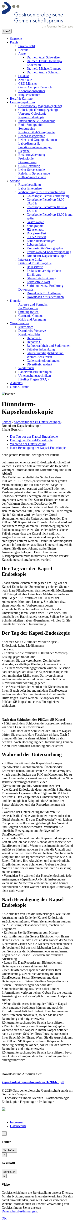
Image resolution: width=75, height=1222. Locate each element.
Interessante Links (30, 259)
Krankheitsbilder (29, 334)
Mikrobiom (25, 327)
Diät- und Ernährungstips (34, 263)
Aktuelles (16, 383)
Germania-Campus (30, 315)
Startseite (16, 38)
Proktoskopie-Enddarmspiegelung (49, 252)
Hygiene (24, 151)
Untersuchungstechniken (34, 375)
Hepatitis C (34, 342)
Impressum (17, 1122)
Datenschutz (18, 1126)
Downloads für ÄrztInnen (44, 293)
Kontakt (15, 300)
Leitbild (23, 50)
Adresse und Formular (33, 304)
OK (4, 1218)
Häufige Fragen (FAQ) (33, 379)
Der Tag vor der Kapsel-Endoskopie (34, 436)
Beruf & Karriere (21, 98)
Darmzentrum (27, 162)
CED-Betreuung (29, 166)
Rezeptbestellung (29, 184)
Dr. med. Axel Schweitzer (44, 57)
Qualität (23, 76)
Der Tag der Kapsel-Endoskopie (31, 440)
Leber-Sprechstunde (31, 169)
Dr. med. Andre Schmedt (43, 72)
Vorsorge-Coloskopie (32, 113)
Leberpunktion (36, 244)
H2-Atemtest (35, 229)
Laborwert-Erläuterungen (35, 372)
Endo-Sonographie (30, 124)
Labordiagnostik (29, 143)
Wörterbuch (26, 368)
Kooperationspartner (31, 91)
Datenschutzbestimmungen (19, 1211)
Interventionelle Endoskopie (36, 121)
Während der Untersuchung (28, 444)
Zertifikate (25, 80)
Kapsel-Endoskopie (31, 117)
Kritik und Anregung (32, 319)
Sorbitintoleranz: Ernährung (45, 285)
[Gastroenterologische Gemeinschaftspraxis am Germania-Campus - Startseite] (37, 27)
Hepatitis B (34, 338)
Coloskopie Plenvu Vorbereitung (48, 196)
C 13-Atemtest (36, 237)
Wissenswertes (19, 323)
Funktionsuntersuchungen (35, 147)
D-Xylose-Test (36, 233)
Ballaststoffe (35, 267)
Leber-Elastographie (31, 136)
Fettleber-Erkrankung (41, 349)
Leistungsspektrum (22, 102)
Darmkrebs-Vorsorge (32, 330)
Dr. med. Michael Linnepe (44, 68)
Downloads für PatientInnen (45, 297)
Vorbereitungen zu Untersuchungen (41, 192)
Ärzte (22, 53)
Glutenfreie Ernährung (41, 278)
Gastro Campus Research (35, 87)
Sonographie (26, 128)
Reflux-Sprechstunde (32, 177)
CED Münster (27, 83)
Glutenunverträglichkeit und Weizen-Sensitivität (45, 355)
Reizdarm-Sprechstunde (34, 173)
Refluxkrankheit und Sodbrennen (48, 345)
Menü (6, 31)
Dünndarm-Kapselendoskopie (46, 256)
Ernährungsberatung (31, 154)
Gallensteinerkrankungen (43, 360)
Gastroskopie (35, 222)
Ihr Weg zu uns (28, 308)
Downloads (26, 289)
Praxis (14, 42)
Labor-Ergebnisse (30, 188)
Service (15, 181)
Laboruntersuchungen (41, 241)
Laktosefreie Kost (38, 282)
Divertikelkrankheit (39, 364)
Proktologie (26, 158)
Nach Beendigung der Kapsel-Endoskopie (38, 447)
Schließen (9, 1150)
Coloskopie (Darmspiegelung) (38, 109)
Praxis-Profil (26, 46)
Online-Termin (19, 387)
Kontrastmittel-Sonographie (36, 132)
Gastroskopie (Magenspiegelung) (40, 106)
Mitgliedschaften (29, 95)
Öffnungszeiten (28, 312)
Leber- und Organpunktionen (37, 139)
